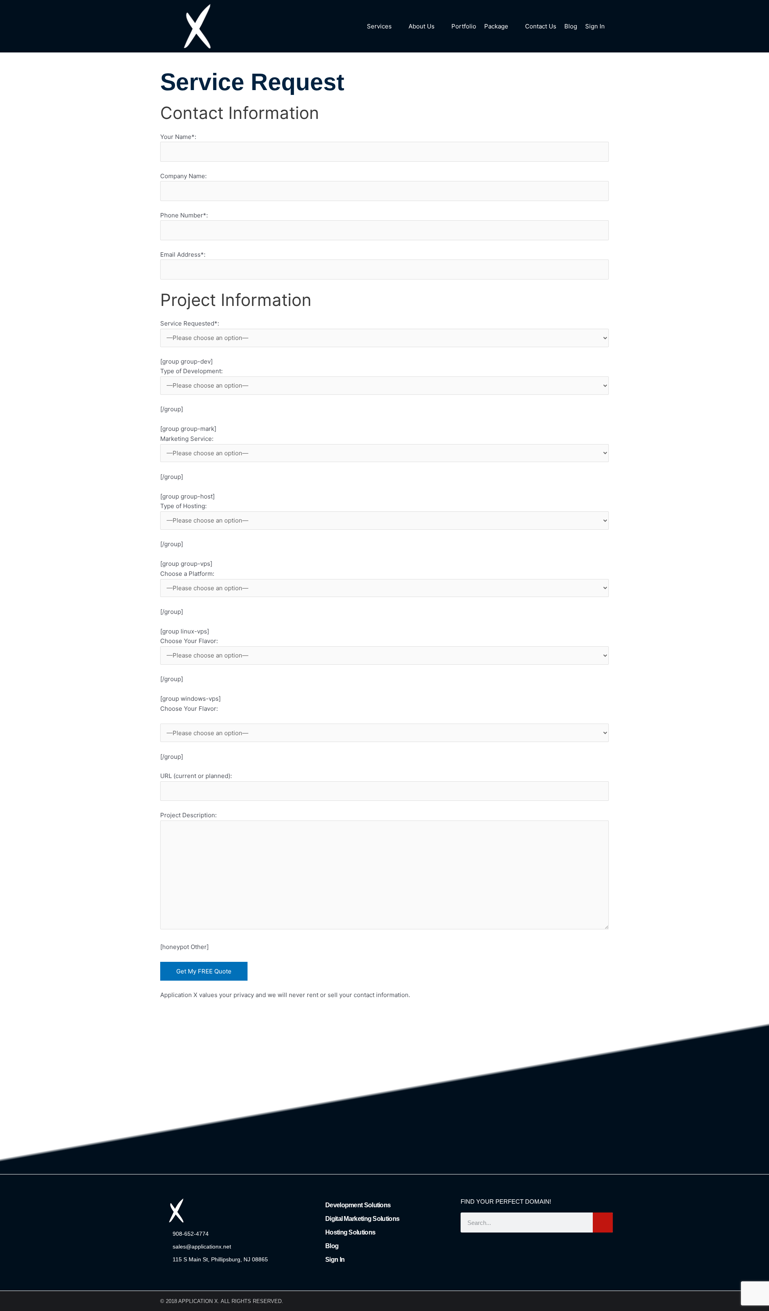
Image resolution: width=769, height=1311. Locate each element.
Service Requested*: (189, 323)
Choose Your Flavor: (189, 641)
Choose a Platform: (187, 573)
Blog (331, 1246)
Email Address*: (182, 254)
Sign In (334, 1259)
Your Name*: (178, 137)
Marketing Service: (186, 438)
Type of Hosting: (183, 506)
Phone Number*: (184, 215)
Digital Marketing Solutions (362, 1218)
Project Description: (188, 815)
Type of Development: (191, 371)
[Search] (603, 1222)
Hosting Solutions (350, 1232)
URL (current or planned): (196, 776)
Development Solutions (358, 1205)
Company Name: (183, 176)
